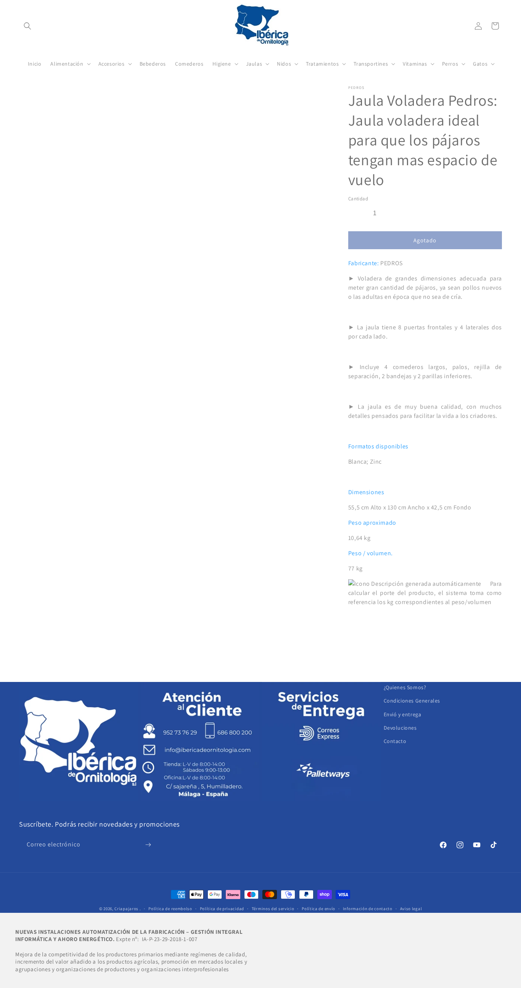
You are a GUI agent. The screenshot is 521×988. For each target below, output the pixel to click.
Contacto (395, 741)
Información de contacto (367, 908)
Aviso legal (411, 908)
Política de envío (318, 908)
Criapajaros (126, 908)
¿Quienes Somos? (405, 687)
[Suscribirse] (148, 844)
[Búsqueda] (27, 26)
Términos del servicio (273, 908)
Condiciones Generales (412, 700)
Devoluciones (400, 727)
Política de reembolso (170, 908)
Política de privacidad (222, 908)
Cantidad (358, 198)
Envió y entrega (402, 714)
